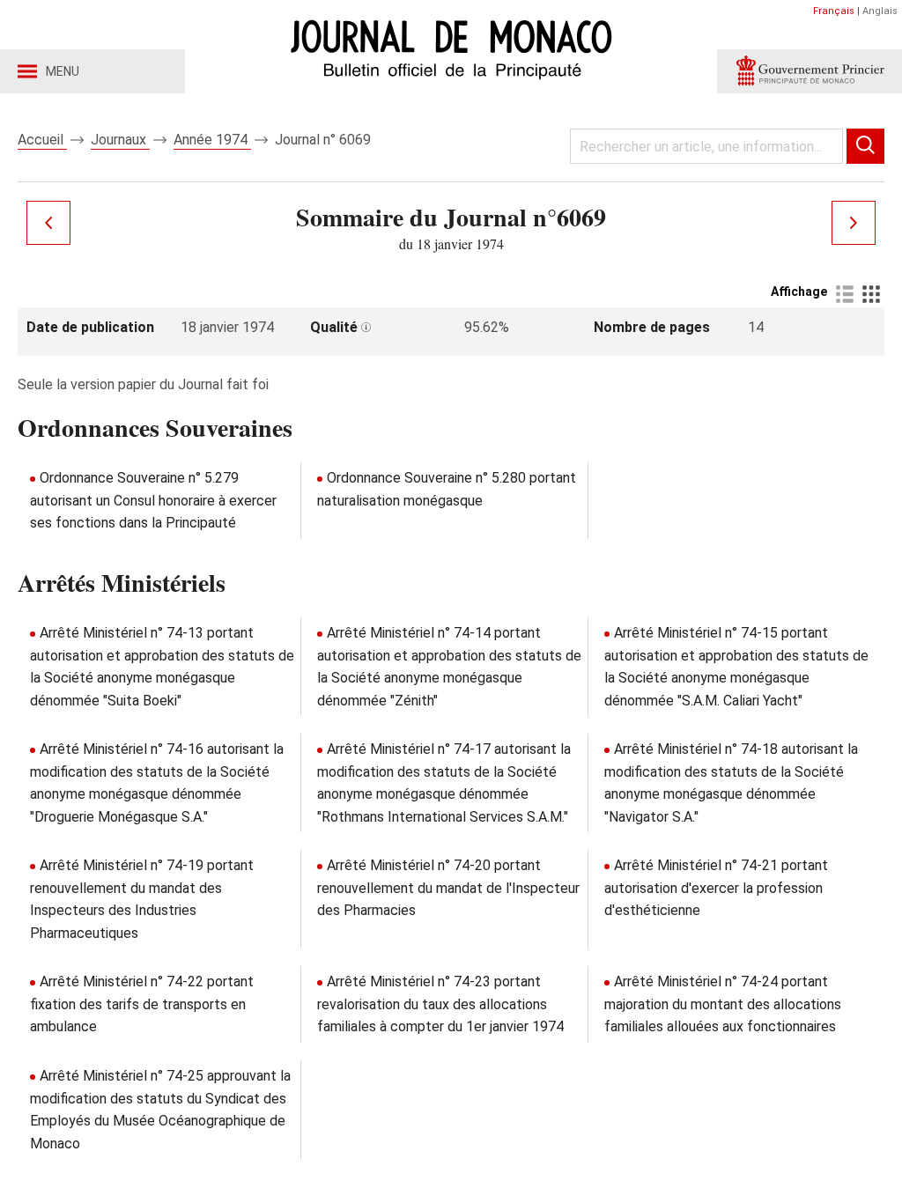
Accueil (42, 139)
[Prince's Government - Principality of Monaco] (809, 71)
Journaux (120, 139)
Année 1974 (212, 139)
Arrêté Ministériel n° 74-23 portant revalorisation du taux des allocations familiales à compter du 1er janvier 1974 (440, 1004)
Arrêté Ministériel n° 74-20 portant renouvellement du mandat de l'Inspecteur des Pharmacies (448, 888)
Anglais (880, 11)
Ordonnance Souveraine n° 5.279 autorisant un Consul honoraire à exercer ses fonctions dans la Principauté (153, 500)
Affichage (799, 291)
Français (833, 11)
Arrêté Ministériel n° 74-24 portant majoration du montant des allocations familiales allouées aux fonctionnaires (722, 1004)
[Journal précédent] (48, 223)
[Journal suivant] (854, 223)
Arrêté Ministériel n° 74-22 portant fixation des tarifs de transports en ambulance (142, 1004)
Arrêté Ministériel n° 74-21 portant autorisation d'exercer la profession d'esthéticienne (716, 888)
